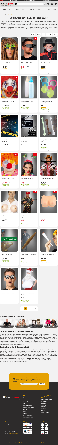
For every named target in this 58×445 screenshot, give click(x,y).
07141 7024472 (12, 431)
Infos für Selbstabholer (27, 399)
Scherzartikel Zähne (15, 334)
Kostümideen (43, 403)
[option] (9, 48)
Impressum (35, 442)
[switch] (29, 432)
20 (56, 34)
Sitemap (25, 413)
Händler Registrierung (27, 415)
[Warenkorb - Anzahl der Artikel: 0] (56, 4)
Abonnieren (42, 383)
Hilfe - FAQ (25, 409)
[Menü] (31, 430)
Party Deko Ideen (44, 401)
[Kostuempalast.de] (7, 4)
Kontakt (11, 442)
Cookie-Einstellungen (44, 442)
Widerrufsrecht (21, 442)
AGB (15, 442)
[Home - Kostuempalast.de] (11, 397)
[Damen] (32, 34)
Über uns (25, 398)
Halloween (43, 410)
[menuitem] (1, 0)
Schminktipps (43, 408)
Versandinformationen (27, 405)
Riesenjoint (3, 23)
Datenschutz (28, 442)
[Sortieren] (50, 34)
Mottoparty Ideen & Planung (46, 399)
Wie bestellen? (26, 401)
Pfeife (29, 349)
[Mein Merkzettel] (52, 4)
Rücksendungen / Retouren (28, 407)
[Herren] (38, 34)
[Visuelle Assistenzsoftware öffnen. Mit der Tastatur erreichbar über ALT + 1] (15, 4)
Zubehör (4, 14)
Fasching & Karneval (45, 412)
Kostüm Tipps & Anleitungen (44, 406)
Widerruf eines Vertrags (28, 417)
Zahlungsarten (26, 403)
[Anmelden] (48, 4)
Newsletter (25, 411)
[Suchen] (44, 4)
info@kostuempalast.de (13, 433)
